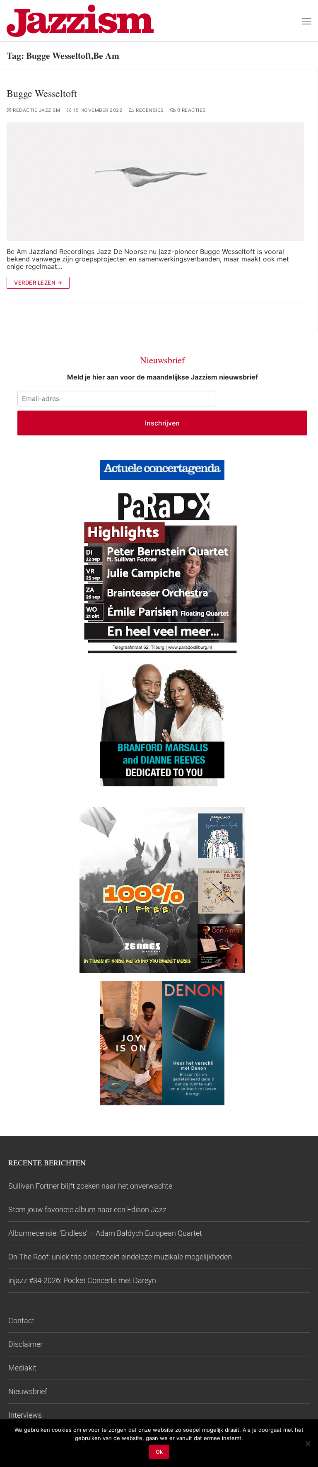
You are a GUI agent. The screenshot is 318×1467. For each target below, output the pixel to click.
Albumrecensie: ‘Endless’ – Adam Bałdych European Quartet (105, 1233)
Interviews (25, 1415)
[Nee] (308, 1443)
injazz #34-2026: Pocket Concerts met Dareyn (82, 1280)
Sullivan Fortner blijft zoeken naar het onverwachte (90, 1186)
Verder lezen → (38, 282)
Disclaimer (25, 1344)
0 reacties (191, 110)
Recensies (149, 110)
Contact (21, 1320)
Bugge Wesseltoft (42, 93)
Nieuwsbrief (27, 1391)
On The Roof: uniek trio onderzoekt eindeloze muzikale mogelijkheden (120, 1256)
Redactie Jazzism (36, 110)
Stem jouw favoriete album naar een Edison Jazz (87, 1209)
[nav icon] (306, 20)
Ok (159, 1451)
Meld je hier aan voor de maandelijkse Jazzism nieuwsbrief (162, 377)
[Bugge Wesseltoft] (155, 181)
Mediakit (22, 1367)
